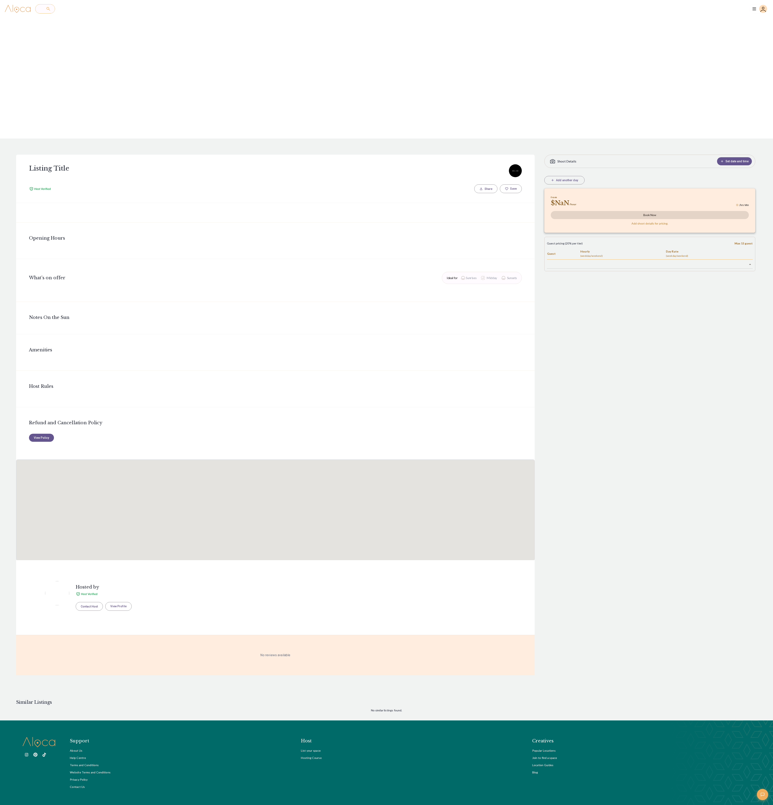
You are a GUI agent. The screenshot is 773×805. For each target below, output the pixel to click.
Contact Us (77, 786)
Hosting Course (311, 757)
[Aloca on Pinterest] (35, 755)
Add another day (567, 180)
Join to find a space (544, 757)
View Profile (118, 606)
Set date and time (737, 161)
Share (489, 188)
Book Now (649, 215)
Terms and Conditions (84, 765)
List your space (311, 750)
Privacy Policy (79, 779)
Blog (535, 772)
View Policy (41, 437)
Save (513, 188)
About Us (76, 750)
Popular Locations (544, 750)
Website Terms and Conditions (90, 772)
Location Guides (543, 765)
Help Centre (78, 757)
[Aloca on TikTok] (44, 755)
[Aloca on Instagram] (27, 755)
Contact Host (89, 606)
